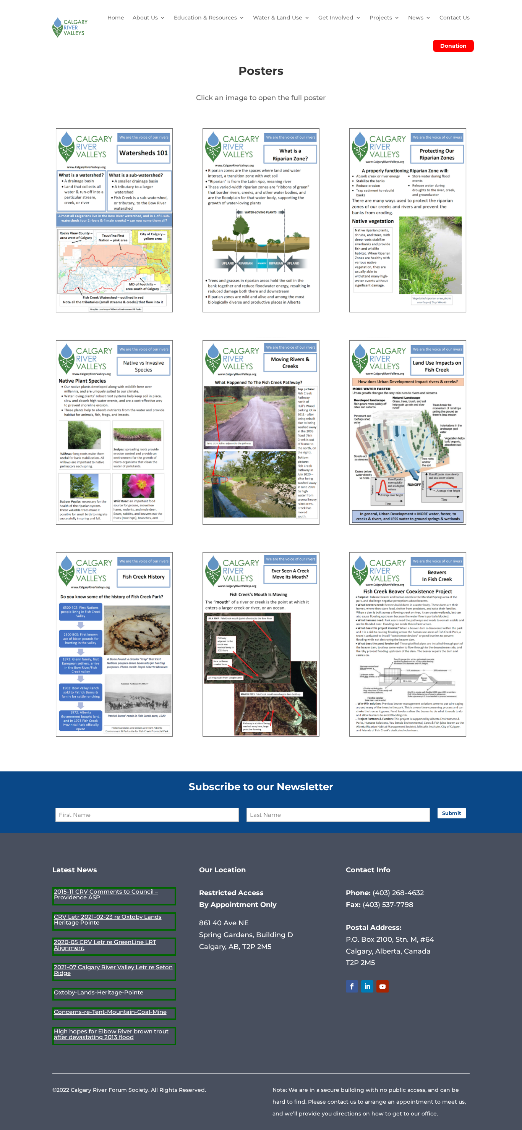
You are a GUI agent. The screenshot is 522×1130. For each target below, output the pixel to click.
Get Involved (335, 17)
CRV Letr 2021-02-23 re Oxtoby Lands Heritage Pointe (108, 919)
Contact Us (454, 17)
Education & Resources (205, 17)
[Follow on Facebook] (352, 986)
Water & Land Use (277, 17)
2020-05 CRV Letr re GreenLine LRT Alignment (105, 944)
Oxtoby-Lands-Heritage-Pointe (98, 992)
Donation (453, 45)
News (415, 17)
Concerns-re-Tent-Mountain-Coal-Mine (110, 1011)
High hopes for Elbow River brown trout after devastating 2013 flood (111, 1034)
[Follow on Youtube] (382, 986)
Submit (451, 813)
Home (115, 17)
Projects (381, 17)
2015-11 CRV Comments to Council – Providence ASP (106, 894)
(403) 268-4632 (397, 893)
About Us (145, 17)
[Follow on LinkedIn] (367, 986)
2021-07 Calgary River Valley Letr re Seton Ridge (113, 969)
